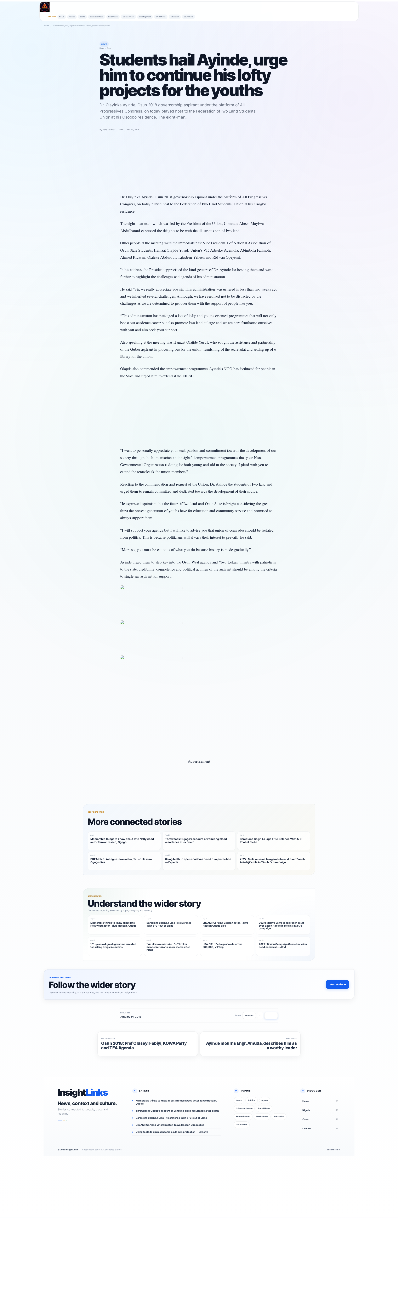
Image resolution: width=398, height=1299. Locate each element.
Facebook (249, 1015)
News (61, 17)
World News (161, 17)
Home (46, 26)
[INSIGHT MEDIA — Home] (45, 7)
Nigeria (320, 1110)
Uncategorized (145, 17)
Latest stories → (337, 984)
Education (175, 17)
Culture (320, 1128)
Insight (83, 1092)
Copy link (271, 1015)
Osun (320, 1119)
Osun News (188, 17)
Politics (72, 17)
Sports (82, 17)
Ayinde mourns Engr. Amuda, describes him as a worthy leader (251, 1045)
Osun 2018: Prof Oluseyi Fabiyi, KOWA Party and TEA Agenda (144, 1045)
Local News (113, 17)
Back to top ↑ (333, 1149)
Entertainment (128, 17)
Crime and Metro (96, 17)
